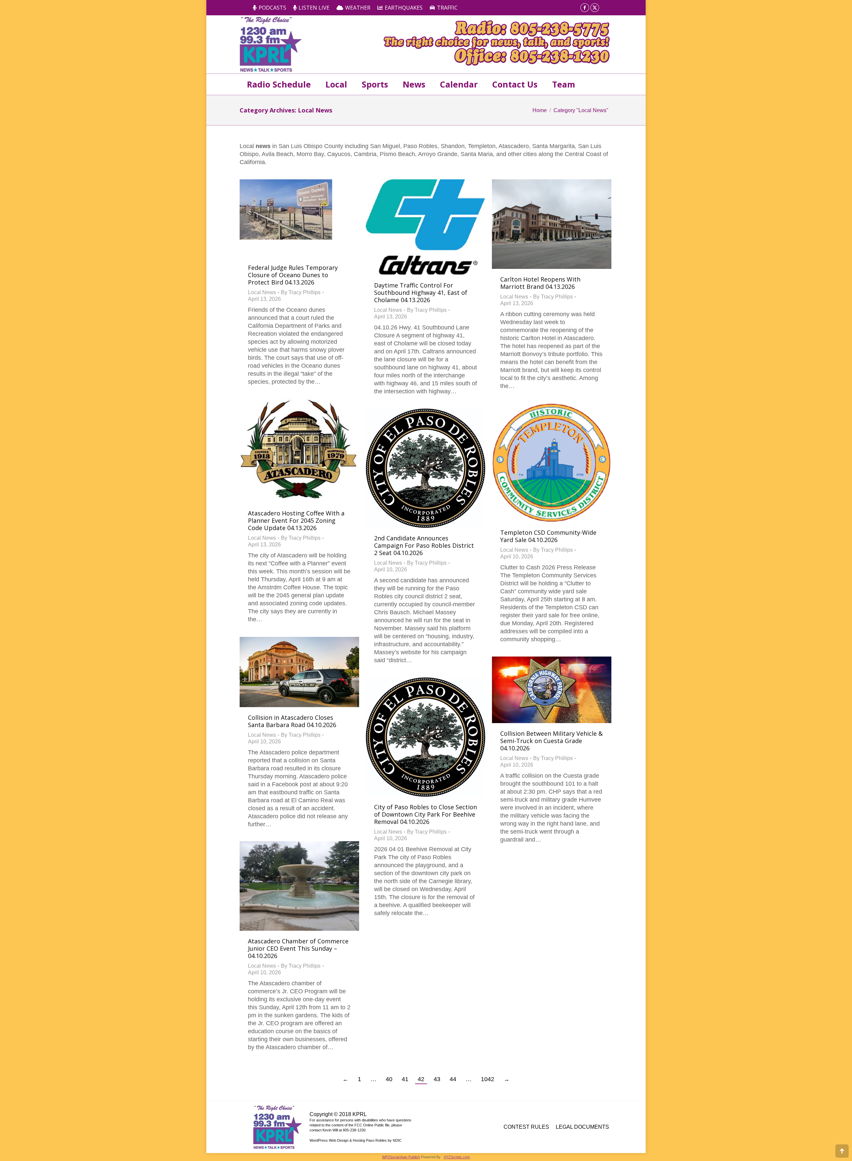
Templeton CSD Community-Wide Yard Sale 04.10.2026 (548, 536)
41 (405, 1079)
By (300, 292)
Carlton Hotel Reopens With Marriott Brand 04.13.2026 (540, 282)
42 (421, 1079)
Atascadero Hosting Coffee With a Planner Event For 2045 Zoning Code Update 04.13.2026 (296, 520)
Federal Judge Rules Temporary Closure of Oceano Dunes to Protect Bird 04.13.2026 (293, 275)
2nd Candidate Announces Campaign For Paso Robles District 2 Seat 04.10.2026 (424, 545)
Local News (262, 292)
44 (453, 1079)
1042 (487, 1079)
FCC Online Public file (371, 1125)
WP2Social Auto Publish (401, 1157)
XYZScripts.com (457, 1157)
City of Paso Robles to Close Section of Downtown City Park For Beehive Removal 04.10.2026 (425, 814)
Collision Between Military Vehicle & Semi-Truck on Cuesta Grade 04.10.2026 (551, 740)
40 (389, 1079)
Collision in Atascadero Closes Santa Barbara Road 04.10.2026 (292, 721)
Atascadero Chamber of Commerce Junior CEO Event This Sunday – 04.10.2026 (298, 948)
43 (437, 1079)
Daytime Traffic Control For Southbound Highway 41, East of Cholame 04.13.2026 (420, 292)
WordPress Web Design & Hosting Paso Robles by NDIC (356, 1140)
